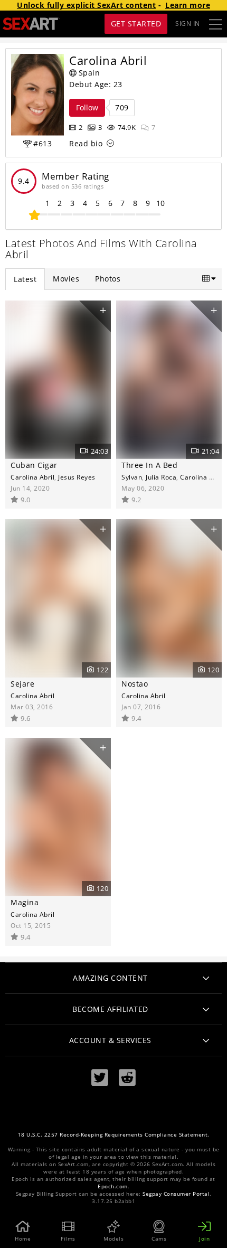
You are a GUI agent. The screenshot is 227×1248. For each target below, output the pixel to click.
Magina (25, 902)
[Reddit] (127, 1077)
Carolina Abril (32, 477)
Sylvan (131, 477)
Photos (107, 279)
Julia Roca (161, 477)
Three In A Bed (149, 465)
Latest (25, 279)
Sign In (187, 23)
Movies (66, 279)
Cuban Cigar (34, 465)
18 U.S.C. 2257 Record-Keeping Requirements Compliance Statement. (114, 1134)
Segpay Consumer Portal (176, 1193)
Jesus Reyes (77, 477)
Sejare (22, 684)
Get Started (136, 23)
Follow (87, 107)
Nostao (134, 684)
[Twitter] (99, 1077)
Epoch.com (113, 1186)
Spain (89, 73)
